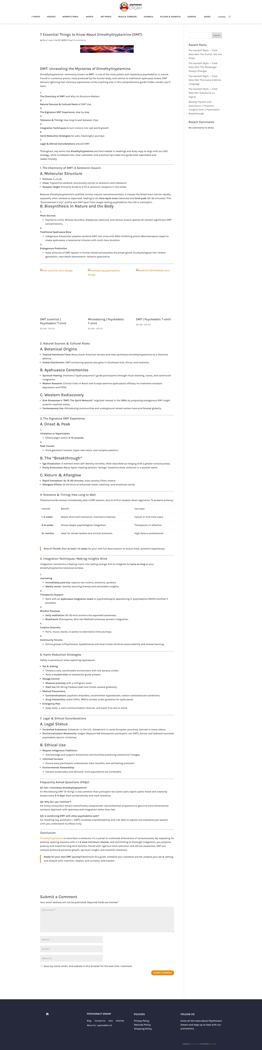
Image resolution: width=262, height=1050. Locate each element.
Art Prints (106, 16)
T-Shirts (36, 16)
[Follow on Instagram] (189, 1035)
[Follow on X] (183, 1035)
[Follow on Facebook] (195, 1035)
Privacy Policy (141, 1020)
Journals (148, 16)
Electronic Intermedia (195, 1044)
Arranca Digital (212, 1044)
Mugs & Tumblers (127, 16)
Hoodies (51, 16)
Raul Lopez (48, 40)
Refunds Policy (142, 1024)
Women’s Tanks (70, 16)
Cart (111, 1021)
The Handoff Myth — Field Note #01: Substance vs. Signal (203, 92)
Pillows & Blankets (170, 16)
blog (70, 40)
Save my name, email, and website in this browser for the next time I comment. (88, 966)
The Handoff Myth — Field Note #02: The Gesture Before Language (205, 80)
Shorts (89, 16)
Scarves (192, 16)
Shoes (207, 16)
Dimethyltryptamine (51, 838)
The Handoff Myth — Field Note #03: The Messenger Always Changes (203, 67)
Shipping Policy (143, 1028)
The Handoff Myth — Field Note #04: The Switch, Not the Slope (205, 54)
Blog (89, 1021)
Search (216, 35)
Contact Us (100, 1021)
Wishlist (120, 1021)
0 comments (80, 40)
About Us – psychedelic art (99, 1025)
